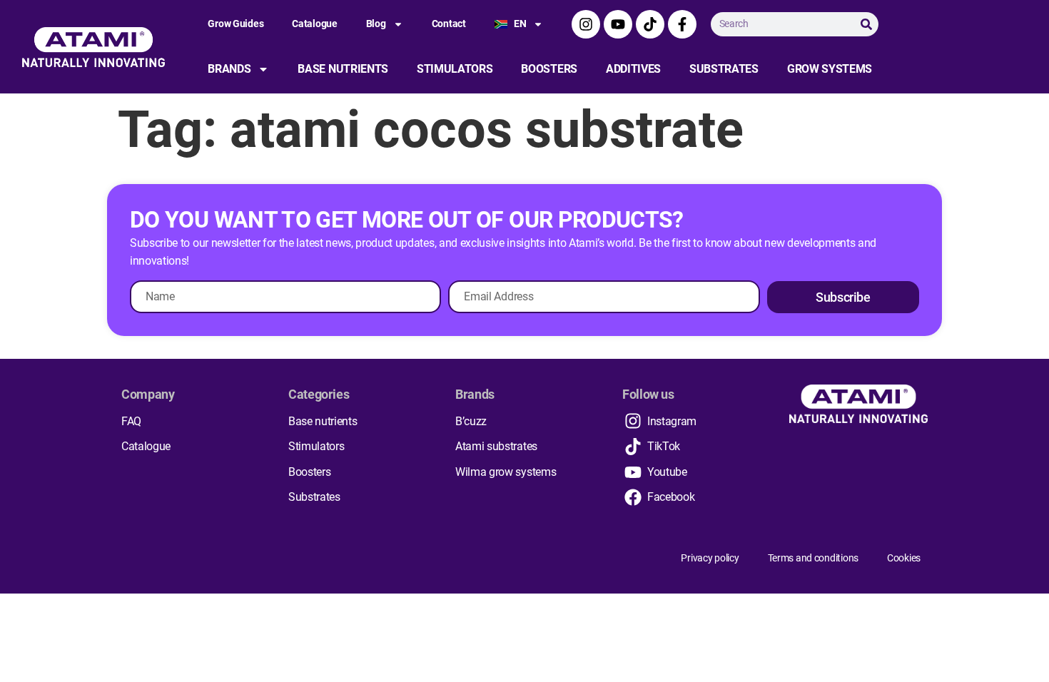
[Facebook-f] (682, 24)
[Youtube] (618, 24)
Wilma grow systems (505, 472)
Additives (633, 69)
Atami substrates (496, 446)
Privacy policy (710, 558)
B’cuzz (471, 421)
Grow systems (829, 69)
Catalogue (314, 23)
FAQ (131, 421)
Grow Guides (235, 23)
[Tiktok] (650, 24)
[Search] (866, 24)
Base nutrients (343, 69)
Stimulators (454, 69)
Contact (449, 23)
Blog (376, 23)
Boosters (549, 69)
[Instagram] (586, 24)
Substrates (724, 69)
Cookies (904, 558)
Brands (229, 69)
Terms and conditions (813, 558)
